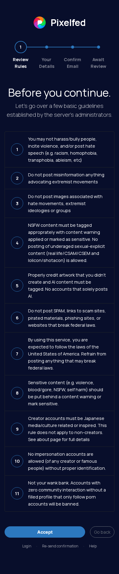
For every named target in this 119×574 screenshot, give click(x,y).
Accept (45, 532)
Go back (102, 532)
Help (93, 546)
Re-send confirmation (60, 546)
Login (26, 546)
